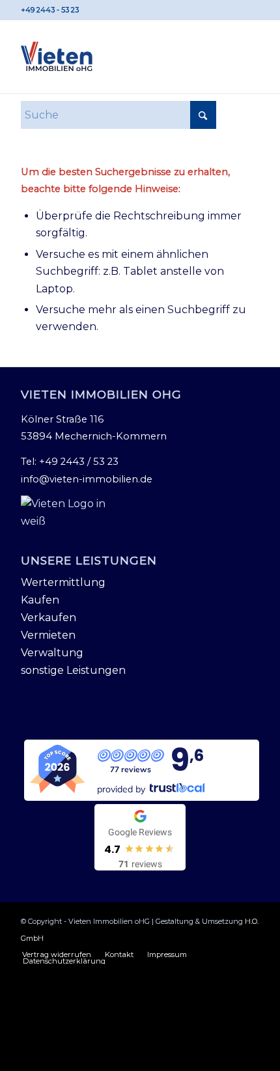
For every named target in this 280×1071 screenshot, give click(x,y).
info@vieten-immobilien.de (86, 479)
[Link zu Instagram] (249, 10)
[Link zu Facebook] (230, 10)
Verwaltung (52, 653)
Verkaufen (48, 617)
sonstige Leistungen (73, 670)
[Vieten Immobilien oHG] (56, 57)
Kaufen (40, 600)
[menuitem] (57, 954)
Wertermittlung (63, 582)
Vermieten (48, 635)
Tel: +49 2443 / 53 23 (70, 461)
